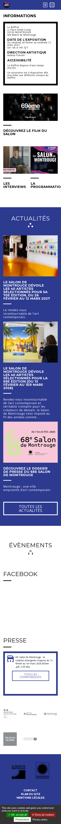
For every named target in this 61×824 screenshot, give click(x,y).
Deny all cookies (44, 814)
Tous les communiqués (30, 676)
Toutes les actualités (30, 508)
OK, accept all (18, 814)
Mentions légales (31, 797)
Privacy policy (40, 819)
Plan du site (30, 794)
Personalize (22, 819)
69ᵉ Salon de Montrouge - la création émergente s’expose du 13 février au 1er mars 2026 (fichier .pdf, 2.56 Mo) (34, 662)
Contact (30, 790)
